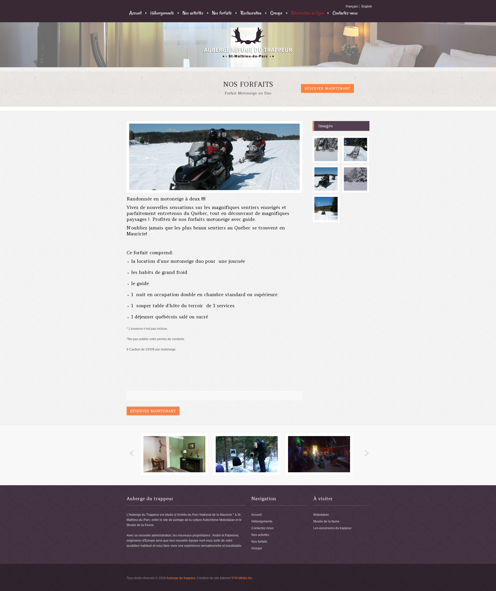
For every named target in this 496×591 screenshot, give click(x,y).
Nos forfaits (222, 13)
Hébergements (162, 13)
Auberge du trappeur (180, 578)
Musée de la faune (326, 521)
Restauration (251, 13)
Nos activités (193, 13)
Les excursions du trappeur (332, 528)
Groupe (276, 13)
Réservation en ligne (307, 13)
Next (366, 453)
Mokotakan (321, 515)
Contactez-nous (345, 13)
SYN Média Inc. (242, 578)
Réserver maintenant (327, 88)
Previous (132, 453)
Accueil (135, 13)
